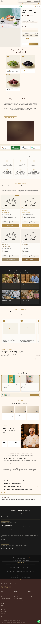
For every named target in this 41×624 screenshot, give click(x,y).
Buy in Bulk (3, 603)
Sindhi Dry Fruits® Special (27, 531)
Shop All (2, 605)
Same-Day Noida (17, 550)
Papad (35, 535)
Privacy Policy (3, 611)
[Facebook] (5, 587)
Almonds (3, 522)
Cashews (7, 522)
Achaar (12, 535)
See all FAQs (3, 492)
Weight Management (11, 526)
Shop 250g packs (10, 259)
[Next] (39, 359)
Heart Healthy (4, 526)
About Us (29, 593)
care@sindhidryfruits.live (33, 557)
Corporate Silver (17, 545)
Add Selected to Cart (34, 394)
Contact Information (4, 616)
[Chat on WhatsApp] (38, 621)
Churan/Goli (22, 535)
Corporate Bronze (24, 545)
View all (37, 355)
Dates (2, 596)
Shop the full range (9, 117)
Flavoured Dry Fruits (19, 531)
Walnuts (11, 522)
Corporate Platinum (5, 545)
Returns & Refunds (17, 596)
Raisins (15, 522)
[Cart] (40, 6)
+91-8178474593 (26, 557)
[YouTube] (7, 587)
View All (3, 531)
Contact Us (16, 593)
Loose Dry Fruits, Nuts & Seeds (6, 529)
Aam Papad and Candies (6, 535)
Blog (28, 598)
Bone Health (28, 526)
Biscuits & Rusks (16, 535)
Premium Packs (34, 531)
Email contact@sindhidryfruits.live (20, 600)
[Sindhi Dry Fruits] (20, 6)
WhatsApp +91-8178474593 (18, 598)
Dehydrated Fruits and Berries (10, 531)
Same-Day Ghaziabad (31, 549)
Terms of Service (4, 609)
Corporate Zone (30, 596)
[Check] (38, 3)
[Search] (35, 6)
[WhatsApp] (10, 587)
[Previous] (36, 359)
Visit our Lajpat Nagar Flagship (7, 549)
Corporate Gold (11, 545)
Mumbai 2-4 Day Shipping (25, 550)
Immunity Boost (17, 526)
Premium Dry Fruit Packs (5, 516)
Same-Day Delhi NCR (16, 549)
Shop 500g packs (30, 225)
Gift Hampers (3, 600)
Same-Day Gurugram (10, 550)
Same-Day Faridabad (23, 549)
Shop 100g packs (30, 259)
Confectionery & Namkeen (6, 534)
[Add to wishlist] (35, 1)
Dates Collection (4, 539)
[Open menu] (2, 6)
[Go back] (1, 1)
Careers (29, 600)
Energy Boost (23, 526)
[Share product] (37, 1)
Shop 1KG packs (10, 225)
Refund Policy (3, 613)
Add (13, 389)
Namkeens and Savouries (29, 535)
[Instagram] (2, 587)
